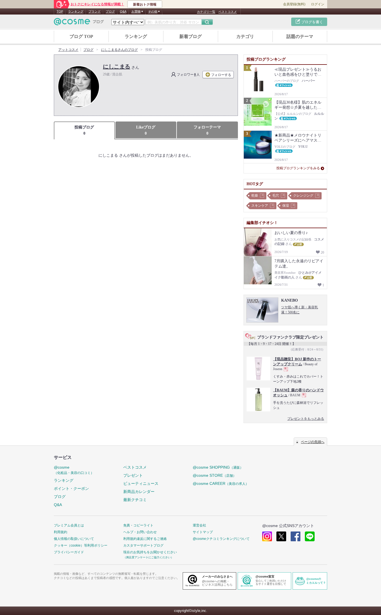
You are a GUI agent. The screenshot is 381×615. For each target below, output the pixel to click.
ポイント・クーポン (71, 488)
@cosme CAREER (221, 483)
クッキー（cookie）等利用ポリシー (80, 545)
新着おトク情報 (144, 4)
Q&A (123, 11)
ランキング (75, 11)
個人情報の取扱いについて (74, 539)
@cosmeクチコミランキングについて (221, 539)
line (310, 536)
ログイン (317, 4)
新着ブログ (190, 36)
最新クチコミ (135, 499)
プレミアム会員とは (69, 525)
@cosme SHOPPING (218, 467)
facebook (295, 536)
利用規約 (60, 532)
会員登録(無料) (294, 4)
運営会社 (199, 525)
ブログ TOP (81, 36)
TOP (60, 11)
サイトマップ (203, 532)
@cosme (74, 470)
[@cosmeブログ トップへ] (79, 21)
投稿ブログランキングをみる (298, 168)
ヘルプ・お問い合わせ (140, 532)
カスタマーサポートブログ (143, 545)
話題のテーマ (299, 36)
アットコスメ (68, 50)
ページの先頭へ (312, 442)
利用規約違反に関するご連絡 (145, 539)
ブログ (110, 11)
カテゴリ (245, 36)
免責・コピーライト (138, 525)
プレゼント (133, 475)
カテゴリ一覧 (206, 11)
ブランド (94, 11)
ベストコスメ (227, 11)
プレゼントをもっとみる (305, 419)
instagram (267, 536)
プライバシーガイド (69, 552)
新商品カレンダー (139, 491)
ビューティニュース (140, 483)
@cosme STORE (214, 475)
